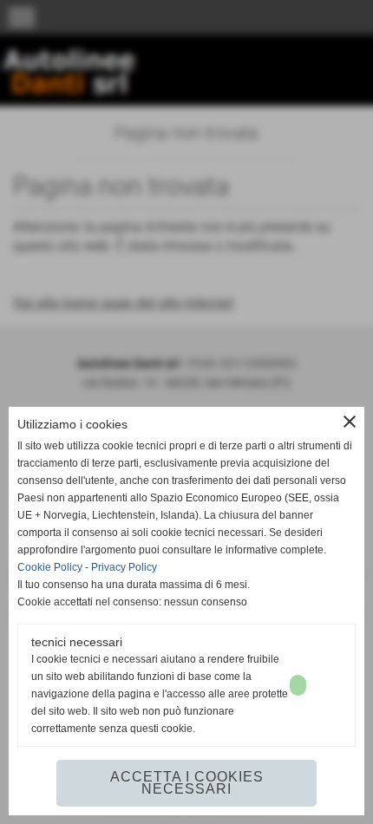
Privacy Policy (124, 567)
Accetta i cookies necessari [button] (187, 782)
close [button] (349, 421)
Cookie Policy (49, 567)
